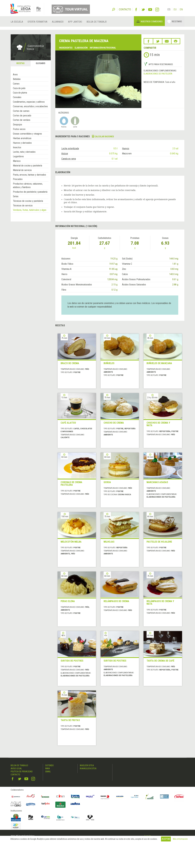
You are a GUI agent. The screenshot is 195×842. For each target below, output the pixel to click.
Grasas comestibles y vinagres (27, 133)
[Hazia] (31, 796)
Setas (15, 196)
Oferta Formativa (37, 21)
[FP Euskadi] (31, 817)
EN (181, 9)
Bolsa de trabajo (97, 21)
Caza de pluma (20, 92)
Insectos (17, 147)
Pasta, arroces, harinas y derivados (29, 174)
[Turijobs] (45, 804)
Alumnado (58, 21)
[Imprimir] (176, 41)
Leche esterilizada (70, 148)
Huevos (125, 148)
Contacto (15, 774)
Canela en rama (68, 158)
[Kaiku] (75, 796)
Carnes (16, 83)
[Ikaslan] (75, 817)
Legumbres (18, 156)
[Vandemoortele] (120, 796)
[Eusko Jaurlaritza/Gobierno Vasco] (16, 817)
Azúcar (64, 153)
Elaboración (81, 48)
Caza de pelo (19, 88)
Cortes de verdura (21, 120)
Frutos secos (19, 129)
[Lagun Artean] (134, 796)
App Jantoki (75, 21)
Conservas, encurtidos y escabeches (30, 106)
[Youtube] (150, 9)
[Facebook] (136, 9)
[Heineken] (45, 796)
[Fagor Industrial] (105, 796)
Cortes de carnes (21, 111)
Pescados (18, 179)
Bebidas (17, 79)
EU (175, 9)
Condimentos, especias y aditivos (29, 101)
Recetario (177, 21)
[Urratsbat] (16, 826)
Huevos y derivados (22, 142)
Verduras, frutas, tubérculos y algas (29, 210)
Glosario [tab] (40, 63)
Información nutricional (103, 48)
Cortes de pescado (22, 115)
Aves (15, 74)
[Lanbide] (45, 817)
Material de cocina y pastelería (27, 165)
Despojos (17, 124)
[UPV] (90, 817)
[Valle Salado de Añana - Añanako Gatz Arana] (164, 796)
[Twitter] (143, 9)
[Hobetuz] (60, 817)
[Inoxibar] (179, 796)
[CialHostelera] (60, 796)
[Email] (166, 41)
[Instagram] (157, 9)
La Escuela (17, 21)
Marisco (17, 161)
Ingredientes (66, 48)
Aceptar (166, 839)
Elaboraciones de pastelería (158, 73)
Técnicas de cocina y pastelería (28, 201)
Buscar (113, 9)
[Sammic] (16, 796)
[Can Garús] (149, 796)
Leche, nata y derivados (24, 151)
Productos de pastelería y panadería (30, 191)
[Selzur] (90, 796)
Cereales (17, 97)
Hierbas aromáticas (22, 138)
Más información (180, 839)
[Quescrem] (31, 804)
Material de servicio (22, 170)
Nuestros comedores (152, 21)
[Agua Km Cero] (16, 804)
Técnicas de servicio (23, 205)
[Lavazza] (75, 803)
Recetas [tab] (20, 63)
